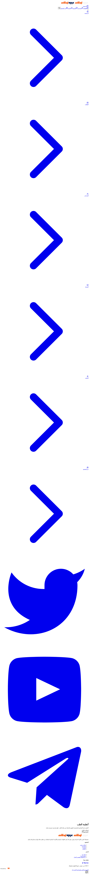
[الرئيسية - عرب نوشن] (44, 3)
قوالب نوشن (83, 845)
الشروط (82, 870)
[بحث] (59, 8)
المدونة (84, 847)
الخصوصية (86, 870)
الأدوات (84, 849)
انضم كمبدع (83, 856)
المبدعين (84, 846)
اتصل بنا (84, 854)
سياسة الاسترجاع (76, 870)
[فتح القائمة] (87, 10)
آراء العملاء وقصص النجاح (80, 857)
